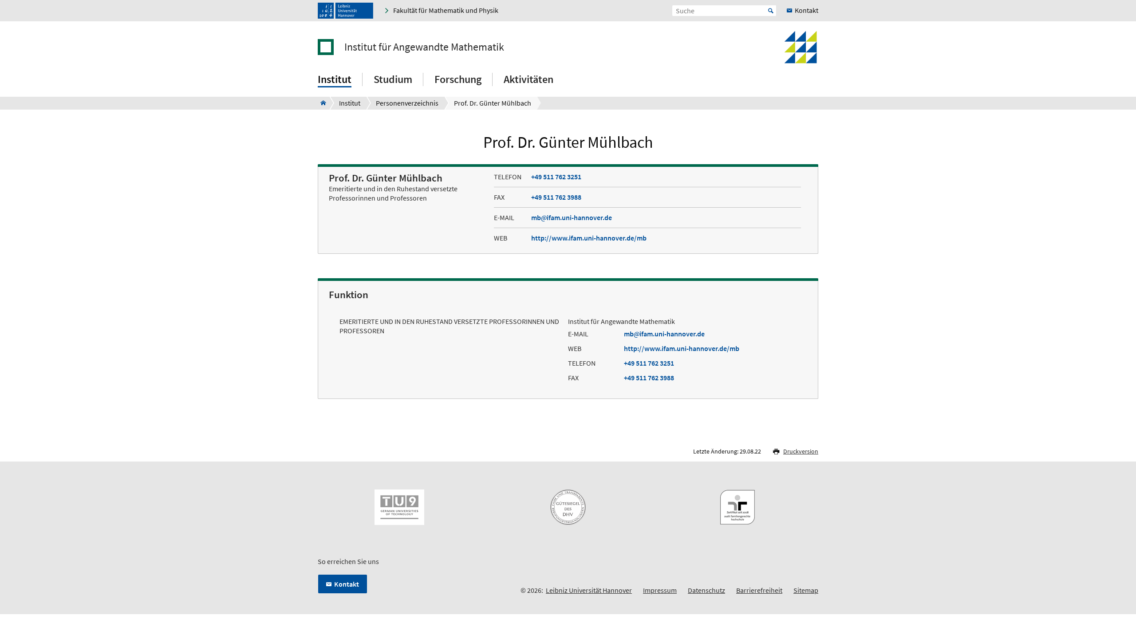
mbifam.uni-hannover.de (571, 217)
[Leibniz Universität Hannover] (345, 11)
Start (770, 10)
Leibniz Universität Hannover (589, 590)
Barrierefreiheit (759, 590)
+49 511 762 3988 (556, 197)
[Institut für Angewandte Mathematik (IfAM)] (320, 103)
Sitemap (805, 590)
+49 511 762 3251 (556, 176)
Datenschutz (706, 590)
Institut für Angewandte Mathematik (424, 47)
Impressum (660, 590)
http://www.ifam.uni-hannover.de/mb (589, 237)
